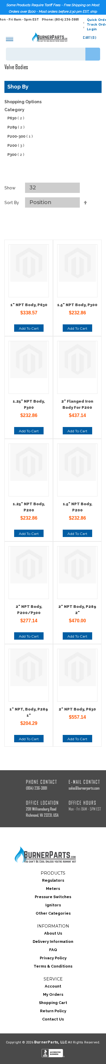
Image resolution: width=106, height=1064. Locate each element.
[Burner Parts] (50, 37)
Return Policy (53, 1011)
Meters (53, 888)
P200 (15, 145)
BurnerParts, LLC (50, 1042)
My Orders (53, 994)
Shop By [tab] (18, 87)
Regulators (53, 880)
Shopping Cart (53, 1002)
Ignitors (53, 905)
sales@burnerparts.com (84, 788)
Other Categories (53, 913)
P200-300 (20, 136)
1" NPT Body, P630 (28, 305)
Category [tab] (14, 110)
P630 (15, 118)
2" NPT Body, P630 (77, 709)
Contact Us (53, 1019)
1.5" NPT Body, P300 (77, 305)
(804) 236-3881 (36, 788)
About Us (53, 933)
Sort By (11, 202)
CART (90, 37)
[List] (59, 175)
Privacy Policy (53, 958)
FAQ (53, 950)
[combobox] (53, 54)
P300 (15, 154)
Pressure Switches (53, 897)
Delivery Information (53, 941)
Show (10, 188)
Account (53, 986)
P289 (15, 127)
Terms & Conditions (53, 966)
